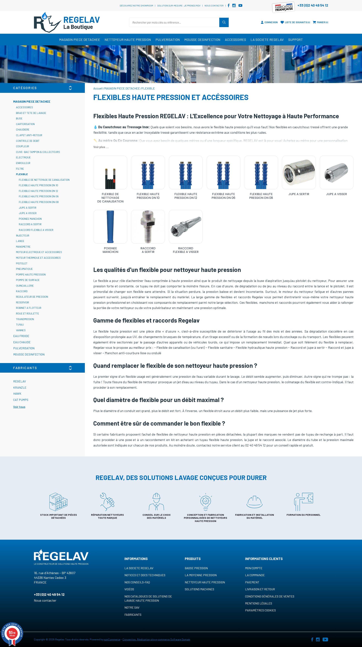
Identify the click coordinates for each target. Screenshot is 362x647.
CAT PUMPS (20, 399)
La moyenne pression (201, 575)
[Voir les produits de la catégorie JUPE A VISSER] (337, 172)
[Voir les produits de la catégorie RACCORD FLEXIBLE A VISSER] (186, 227)
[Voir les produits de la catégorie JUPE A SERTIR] (299, 172)
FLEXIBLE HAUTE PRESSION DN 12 (38, 190)
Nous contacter (214, 5)
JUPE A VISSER (28, 213)
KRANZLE (19, 387)
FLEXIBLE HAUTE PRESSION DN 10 (38, 185)
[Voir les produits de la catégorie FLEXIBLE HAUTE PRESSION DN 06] (223, 172)
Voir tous (19, 406)
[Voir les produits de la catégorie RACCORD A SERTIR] (148, 227)
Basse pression (196, 568)
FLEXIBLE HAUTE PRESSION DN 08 (39, 202)
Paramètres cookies (260, 610)
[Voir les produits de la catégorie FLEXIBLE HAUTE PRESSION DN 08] (261, 172)
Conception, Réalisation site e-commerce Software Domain (156, 639)
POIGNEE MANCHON (30, 218)
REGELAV (19, 381)
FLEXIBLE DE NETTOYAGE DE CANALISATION (44, 179)
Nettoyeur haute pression (205, 582)
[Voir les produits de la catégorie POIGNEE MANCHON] (110, 227)
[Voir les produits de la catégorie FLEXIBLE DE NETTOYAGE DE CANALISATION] (110, 172)
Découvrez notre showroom (136, 5)
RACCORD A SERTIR (30, 224)
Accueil (98, 88)
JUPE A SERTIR (27, 207)
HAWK (17, 393)
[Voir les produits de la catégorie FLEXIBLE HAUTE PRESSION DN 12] (186, 172)
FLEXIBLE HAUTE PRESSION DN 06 (39, 196)
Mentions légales (258, 603)
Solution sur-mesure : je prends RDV (178, 5)
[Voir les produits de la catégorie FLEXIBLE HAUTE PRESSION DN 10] (148, 172)
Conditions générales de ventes (269, 596)
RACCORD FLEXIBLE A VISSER (36, 229)
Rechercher (224, 22)
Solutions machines (199, 589)
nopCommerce (112, 639)
